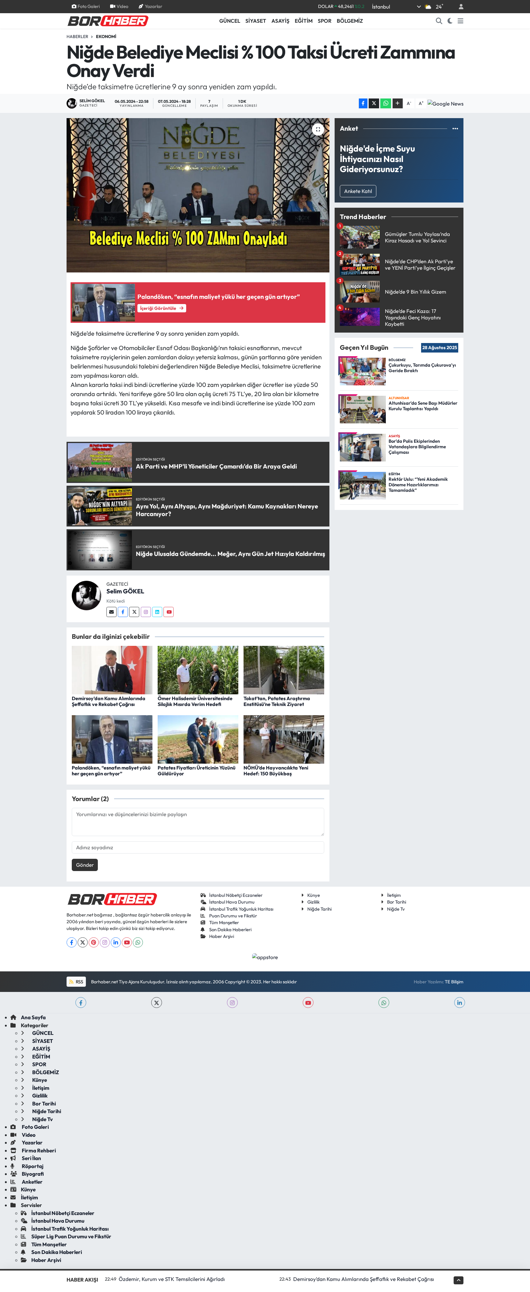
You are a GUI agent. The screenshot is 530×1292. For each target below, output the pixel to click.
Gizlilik (313, 902)
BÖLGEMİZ (350, 20)
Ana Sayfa (33, 1017)
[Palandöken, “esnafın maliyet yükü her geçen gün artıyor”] (112, 738)
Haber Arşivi (221, 936)
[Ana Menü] (460, 21)
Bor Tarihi (396, 902)
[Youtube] (168, 612)
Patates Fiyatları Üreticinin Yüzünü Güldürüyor (197, 771)
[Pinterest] (94, 942)
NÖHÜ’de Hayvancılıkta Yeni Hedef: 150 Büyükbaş (276, 771)
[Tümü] (455, 128)
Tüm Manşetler (224, 922)
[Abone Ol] (445, 103)
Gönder (85, 865)
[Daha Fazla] (398, 103)
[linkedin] (459, 1002)
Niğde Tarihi (319, 909)
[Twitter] (134, 612)
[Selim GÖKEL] (86, 595)
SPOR (325, 20)
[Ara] (439, 21)
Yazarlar (153, 6)
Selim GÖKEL (125, 591)
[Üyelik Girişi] (458, 6)
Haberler (77, 36)
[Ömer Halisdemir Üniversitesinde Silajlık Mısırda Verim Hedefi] (198, 669)
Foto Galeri (89, 6)
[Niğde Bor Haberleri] (108, 20)
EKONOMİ (106, 36)
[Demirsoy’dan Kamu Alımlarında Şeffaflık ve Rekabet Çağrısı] (112, 669)
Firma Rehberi (38, 1150)
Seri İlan (31, 1158)
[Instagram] (146, 612)
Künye (313, 895)
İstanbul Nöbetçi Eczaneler (236, 895)
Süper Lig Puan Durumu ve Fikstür (71, 1236)
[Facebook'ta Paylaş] (363, 103)
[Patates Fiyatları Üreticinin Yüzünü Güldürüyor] (198, 738)
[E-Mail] (111, 612)
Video (122, 6)
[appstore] (265, 956)
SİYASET (255, 20)
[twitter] (156, 1002)
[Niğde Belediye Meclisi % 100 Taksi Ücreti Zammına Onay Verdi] (198, 195)
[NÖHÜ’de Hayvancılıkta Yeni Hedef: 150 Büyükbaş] (284, 738)
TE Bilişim (454, 982)
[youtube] (308, 1002)
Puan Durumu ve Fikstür (233, 916)
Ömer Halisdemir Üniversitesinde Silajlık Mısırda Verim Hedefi (195, 701)
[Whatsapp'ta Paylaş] (385, 103)
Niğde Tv (396, 909)
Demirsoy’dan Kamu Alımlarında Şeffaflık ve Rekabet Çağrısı (108, 701)
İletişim (394, 895)
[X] (83, 942)
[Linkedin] (157, 612)
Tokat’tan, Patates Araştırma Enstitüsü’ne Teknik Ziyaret (277, 701)
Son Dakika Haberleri (230, 929)
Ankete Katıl (358, 191)
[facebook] (80, 1002)
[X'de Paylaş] (374, 103)
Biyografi (32, 1174)
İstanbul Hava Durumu (232, 902)
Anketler (32, 1181)
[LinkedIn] (116, 942)
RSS (79, 982)
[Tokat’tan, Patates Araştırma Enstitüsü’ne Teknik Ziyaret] (284, 669)
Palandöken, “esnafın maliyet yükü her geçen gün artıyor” (111, 771)
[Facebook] (123, 612)
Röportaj (32, 1166)
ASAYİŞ (280, 20)
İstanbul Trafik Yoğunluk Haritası (241, 909)
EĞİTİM (304, 20)
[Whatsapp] (138, 942)
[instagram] (232, 1002)
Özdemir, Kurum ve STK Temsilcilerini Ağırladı (172, 1279)
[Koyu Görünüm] (450, 21)
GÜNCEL (229, 20)
